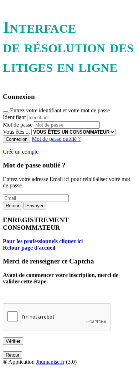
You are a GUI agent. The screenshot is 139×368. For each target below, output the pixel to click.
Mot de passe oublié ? (56, 139)
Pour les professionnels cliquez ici (43, 241)
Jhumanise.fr (50, 362)
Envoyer (34, 205)
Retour (12, 205)
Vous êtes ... (16, 132)
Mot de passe (17, 125)
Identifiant (14, 117)
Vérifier (13, 341)
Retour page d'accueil (29, 248)
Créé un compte (20, 152)
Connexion (16, 139)
